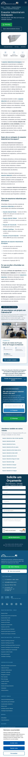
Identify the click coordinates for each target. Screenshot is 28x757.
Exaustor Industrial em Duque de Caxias (10, 458)
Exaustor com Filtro (5, 626)
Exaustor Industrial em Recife (8, 441)
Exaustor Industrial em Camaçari (9, 464)
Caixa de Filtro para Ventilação (7, 701)
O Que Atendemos (5, 720)
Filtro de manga (4, 679)
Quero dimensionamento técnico (11, 28)
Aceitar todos (14, 743)
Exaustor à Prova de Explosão (11, 235)
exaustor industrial (6, 175)
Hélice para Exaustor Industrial (7, 629)
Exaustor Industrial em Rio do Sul (9, 456)
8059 (17, 579)
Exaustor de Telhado (5, 620)
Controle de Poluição (7, 662)
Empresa (3, 714)
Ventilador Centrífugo (6, 656)
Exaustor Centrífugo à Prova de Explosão (10, 647)
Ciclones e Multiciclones (6, 670)
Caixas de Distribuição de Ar (7, 699)
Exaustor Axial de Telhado (10, 218)
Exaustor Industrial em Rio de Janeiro (10, 447)
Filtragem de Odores (5, 674)
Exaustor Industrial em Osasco (9, 444)
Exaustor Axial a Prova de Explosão (9, 615)
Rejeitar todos (14, 748)
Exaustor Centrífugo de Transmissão (9, 649)
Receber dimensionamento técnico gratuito (13, 379)
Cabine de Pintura (5, 667)
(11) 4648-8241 (8, 579)
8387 (14, 579)
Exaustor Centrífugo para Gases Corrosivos (10, 645)
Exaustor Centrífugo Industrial (7, 640)
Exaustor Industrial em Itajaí (8, 461)
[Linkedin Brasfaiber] (7, 604)
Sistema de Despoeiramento (7, 685)
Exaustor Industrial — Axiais (9, 610)
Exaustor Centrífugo (8, 229)
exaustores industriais (7, 206)
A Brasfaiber (3, 717)
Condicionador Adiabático (7, 704)
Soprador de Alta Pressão (6, 652)
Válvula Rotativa (4, 690)
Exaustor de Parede (5, 622)
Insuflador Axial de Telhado (7, 708)
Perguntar (15, 410)
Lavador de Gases (5, 681)
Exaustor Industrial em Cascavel (9, 467)
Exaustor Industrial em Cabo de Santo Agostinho (12, 438)
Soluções (3, 723)
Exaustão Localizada (5, 672)
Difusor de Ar (4, 706)
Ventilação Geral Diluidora (6, 710)
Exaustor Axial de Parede (9, 212)
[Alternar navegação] (25, 2)
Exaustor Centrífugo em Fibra (7, 643)
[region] (14, 742)
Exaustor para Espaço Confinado (8, 633)
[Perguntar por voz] (22, 406)
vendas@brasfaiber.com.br (11, 582)
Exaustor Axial (4, 613)
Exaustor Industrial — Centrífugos (10, 637)
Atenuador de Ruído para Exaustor (8, 665)
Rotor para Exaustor (5, 654)
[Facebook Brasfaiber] (2, 604)
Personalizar (14, 753)
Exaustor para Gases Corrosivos (8, 631)
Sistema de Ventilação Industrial (8, 727)
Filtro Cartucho (4, 676)
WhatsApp (7, 24)
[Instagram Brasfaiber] (16, 604)
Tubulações (3, 688)
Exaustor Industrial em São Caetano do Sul (11, 450)
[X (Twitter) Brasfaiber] (21, 604)
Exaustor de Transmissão (9, 224)
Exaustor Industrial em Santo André (10, 453)
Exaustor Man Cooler (5, 617)
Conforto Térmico (6, 696)
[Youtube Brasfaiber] (11, 604)
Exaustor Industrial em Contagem (9, 470)
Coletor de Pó (4, 683)
